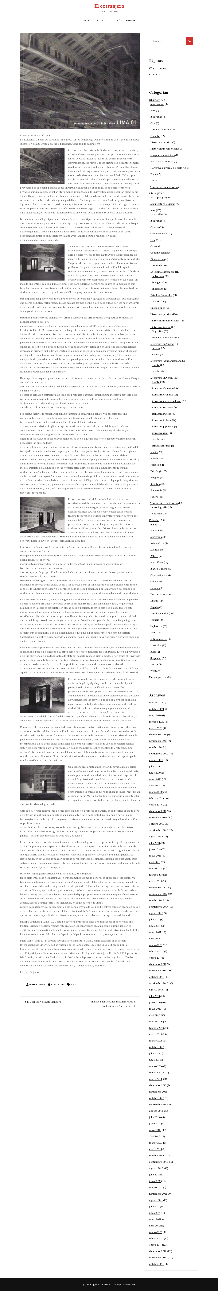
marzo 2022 (156, 702)
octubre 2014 (156, 1046)
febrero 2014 (156, 1072)
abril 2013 (154, 1136)
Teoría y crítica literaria (164, 186)
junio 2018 (155, 849)
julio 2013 (154, 1117)
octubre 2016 (156, 976)
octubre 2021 (156, 708)
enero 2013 (155, 1149)
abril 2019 (154, 785)
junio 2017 (154, 925)
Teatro (154, 180)
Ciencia (154, 227)
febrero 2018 (156, 874)
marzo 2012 (156, 1187)
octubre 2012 (156, 1155)
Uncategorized (158, 677)
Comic (154, 246)
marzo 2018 (156, 868)
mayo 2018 (155, 855)
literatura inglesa (161, 413)
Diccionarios (157, 259)
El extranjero (109, 6)
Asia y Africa (157, 543)
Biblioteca (154, 99)
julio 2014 (154, 1053)
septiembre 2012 (158, 1161)
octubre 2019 (156, 747)
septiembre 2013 (158, 1104)
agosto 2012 (156, 1168)
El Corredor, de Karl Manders (44, 1001)
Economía (156, 265)
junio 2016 (155, 1002)
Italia (153, 632)
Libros (152, 193)
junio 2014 (155, 1059)
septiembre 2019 (158, 753)
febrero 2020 (156, 721)
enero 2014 (155, 1078)
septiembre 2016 (158, 983)
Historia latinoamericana (164, 148)
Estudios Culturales (161, 295)
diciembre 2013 (157, 1085)
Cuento (156, 348)
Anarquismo (157, 104)
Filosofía (155, 135)
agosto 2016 (156, 989)
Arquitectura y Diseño (162, 203)
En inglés (157, 282)
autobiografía (159, 507)
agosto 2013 (156, 1110)
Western (155, 670)
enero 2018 (155, 881)
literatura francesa (162, 407)
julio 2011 (154, 1206)
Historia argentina (161, 142)
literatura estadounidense (166, 400)
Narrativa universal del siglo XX (168, 167)
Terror (154, 664)
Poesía (154, 174)
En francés (158, 275)
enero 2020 (155, 728)
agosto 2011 (156, 1200)
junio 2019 (155, 772)
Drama (154, 600)
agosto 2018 (156, 836)
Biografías (156, 116)
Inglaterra (156, 626)
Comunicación (158, 252)
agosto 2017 (156, 913)
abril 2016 (154, 1015)
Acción (154, 524)
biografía (157, 513)
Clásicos (155, 581)
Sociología (156, 490)
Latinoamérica (158, 638)
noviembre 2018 (158, 817)
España (154, 607)
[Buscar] (189, 41)
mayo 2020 (155, 715)
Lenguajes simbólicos (162, 155)
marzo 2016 (156, 1021)
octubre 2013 (156, 1098)
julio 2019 (154, 766)
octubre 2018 (156, 823)
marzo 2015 (155, 1040)
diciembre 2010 (158, 1251)
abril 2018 (154, 862)
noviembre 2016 (158, 970)
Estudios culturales (161, 129)
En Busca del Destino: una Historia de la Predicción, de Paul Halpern (113, 1003)
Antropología (158, 197)
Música (154, 452)
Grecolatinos (157, 307)
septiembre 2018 (158, 830)
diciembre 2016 (157, 964)
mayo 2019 (155, 779)
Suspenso (155, 658)
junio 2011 (154, 1212)
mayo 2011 (155, 1219)
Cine (152, 123)
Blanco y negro (158, 568)
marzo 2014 (156, 1066)
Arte (73, 984)
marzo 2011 (155, 1231)
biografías (157, 214)
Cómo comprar (126, 20)
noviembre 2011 (158, 1193)
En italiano (158, 288)
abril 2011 (154, 1225)
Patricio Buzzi (37, 984)
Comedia (155, 587)
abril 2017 (154, 938)
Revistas (155, 483)
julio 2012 (154, 1174)
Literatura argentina (162, 343)
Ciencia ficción (158, 233)
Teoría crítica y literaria (164, 503)
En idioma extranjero (162, 271)
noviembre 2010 (158, 1257)
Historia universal (160, 326)
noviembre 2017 (158, 893)
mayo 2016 (155, 1008)
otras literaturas (161, 445)
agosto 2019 (156, 759)
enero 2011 (155, 1244)
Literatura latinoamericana (166, 360)
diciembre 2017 (157, 887)
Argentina (156, 536)
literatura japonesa (163, 426)
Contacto (103, 20)
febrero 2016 (156, 1027)
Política (154, 464)
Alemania (155, 530)
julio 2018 (154, 842)
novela (155, 371)
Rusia (153, 651)
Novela (155, 354)
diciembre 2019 (158, 734)
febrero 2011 (156, 1238)
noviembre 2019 (158, 740)
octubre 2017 (156, 900)
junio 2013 (155, 1123)
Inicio (86, 20)
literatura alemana (162, 388)
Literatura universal (161, 377)
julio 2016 (154, 995)
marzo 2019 (156, 791)
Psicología (156, 471)
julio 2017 (154, 919)
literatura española (162, 394)
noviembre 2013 (158, 1091)
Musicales (155, 645)
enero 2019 (155, 804)
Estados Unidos (159, 613)
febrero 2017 (156, 951)
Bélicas (154, 555)
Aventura (155, 549)
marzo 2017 (155, 944)
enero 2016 (155, 1034)
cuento (156, 364)
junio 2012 (155, 1180)
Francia (154, 619)
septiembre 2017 (158, 906)
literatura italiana (161, 420)
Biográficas (156, 562)
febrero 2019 (156, 798)
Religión (154, 477)
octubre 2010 (156, 1263)
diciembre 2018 (157, 810)
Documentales (158, 594)
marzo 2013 (156, 1142)
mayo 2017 (155, 932)
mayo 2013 (155, 1129)
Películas (154, 519)
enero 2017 (155, 957)
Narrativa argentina (161, 161)
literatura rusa (160, 432)
